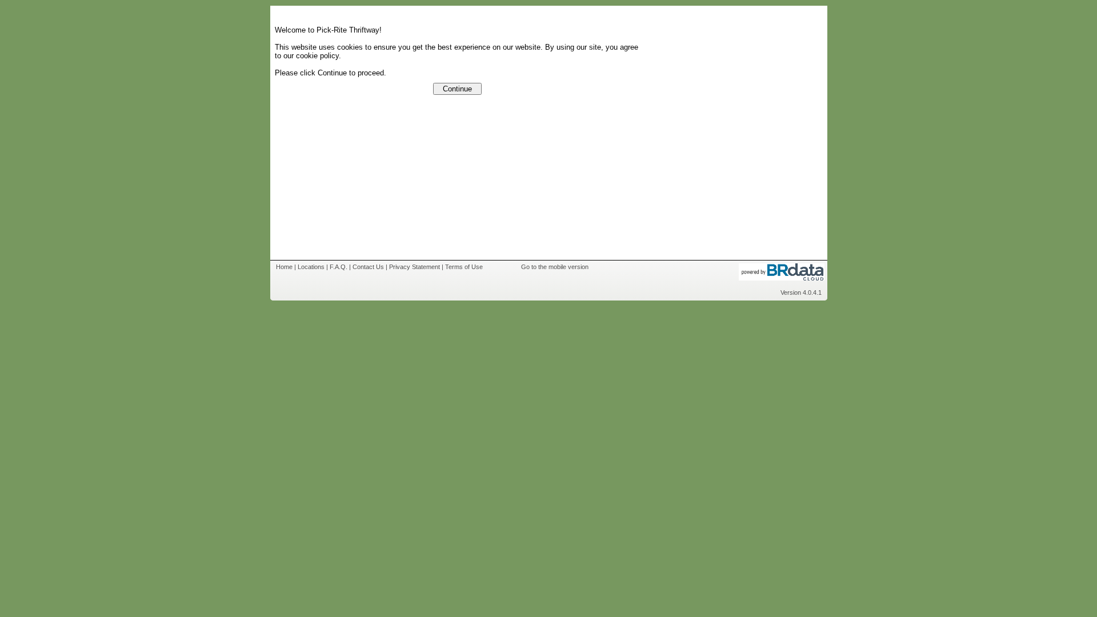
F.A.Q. (338, 266)
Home (284, 266)
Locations (311, 266)
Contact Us (368, 266)
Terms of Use (464, 266)
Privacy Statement (414, 266)
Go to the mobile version (554, 266)
